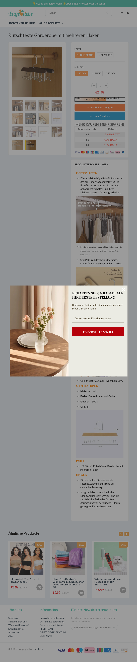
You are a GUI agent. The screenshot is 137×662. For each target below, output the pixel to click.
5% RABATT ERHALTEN (98, 331)
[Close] (123, 290)
